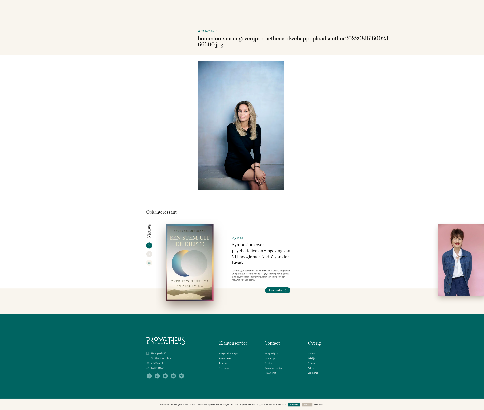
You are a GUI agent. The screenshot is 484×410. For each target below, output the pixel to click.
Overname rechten (273, 368)
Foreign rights (271, 353)
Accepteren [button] (294, 404)
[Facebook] (149, 375)
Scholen (311, 363)
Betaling (223, 363)
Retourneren (225, 358)
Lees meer (318, 404)
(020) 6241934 (157, 367)
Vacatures (269, 363)
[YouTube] (165, 375)
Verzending (224, 368)
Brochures (313, 372)
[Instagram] (173, 375)
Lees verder (278, 290)
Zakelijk (311, 358)
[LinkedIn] (157, 375)
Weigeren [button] (307, 404)
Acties (311, 368)
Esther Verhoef (208, 31)
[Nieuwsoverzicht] (149, 263)
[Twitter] (181, 375)
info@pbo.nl (157, 363)
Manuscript (270, 358)
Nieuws (311, 353)
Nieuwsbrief (270, 372)
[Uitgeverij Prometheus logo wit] (165, 341)
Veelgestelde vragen (228, 353)
